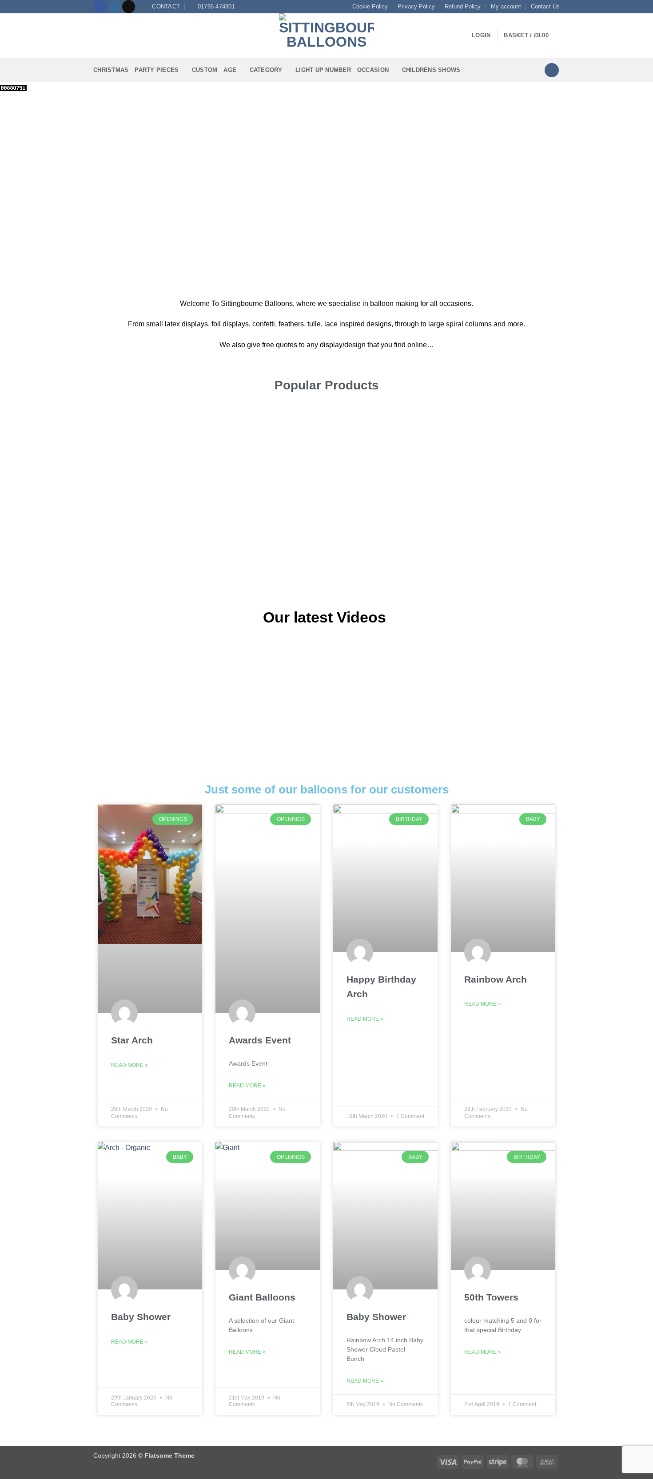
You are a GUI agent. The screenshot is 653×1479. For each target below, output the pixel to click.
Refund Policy (463, 6)
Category (266, 70)
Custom (205, 70)
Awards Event (260, 1040)
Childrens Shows (431, 70)
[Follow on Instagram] (114, 6)
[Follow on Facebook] (100, 6)
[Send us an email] (128, 6)
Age (229, 70)
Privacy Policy (416, 6)
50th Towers (491, 1297)
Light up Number (323, 70)
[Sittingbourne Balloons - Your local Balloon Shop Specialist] (326, 35)
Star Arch (132, 1040)
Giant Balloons (262, 1297)
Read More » (129, 1065)
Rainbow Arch (495, 979)
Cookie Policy (370, 6)
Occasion (373, 70)
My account (506, 6)
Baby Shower (141, 1317)
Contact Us (545, 6)
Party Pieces (157, 70)
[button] (98, 36)
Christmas (110, 70)
